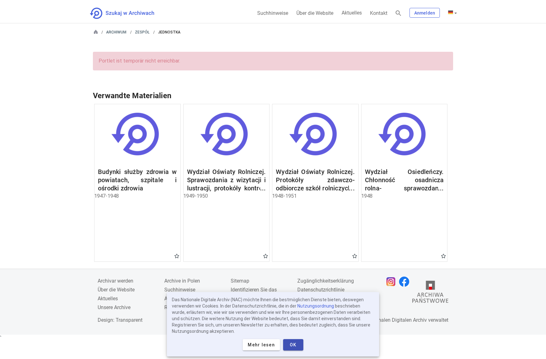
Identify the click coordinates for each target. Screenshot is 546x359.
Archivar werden (115, 281)
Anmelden (424, 12)
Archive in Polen (182, 281)
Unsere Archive (114, 307)
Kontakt (378, 13)
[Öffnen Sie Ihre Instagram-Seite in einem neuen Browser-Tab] (392, 282)
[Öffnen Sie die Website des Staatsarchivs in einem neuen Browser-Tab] (430, 293)
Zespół (142, 32)
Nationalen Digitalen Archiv (396, 320)
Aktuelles (352, 13)
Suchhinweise (272, 13)
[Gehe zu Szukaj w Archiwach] (128, 13)
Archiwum (116, 32)
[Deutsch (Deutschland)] (452, 13)
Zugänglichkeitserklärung (325, 281)
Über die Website (314, 13)
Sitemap (240, 281)
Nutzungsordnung (315, 305)
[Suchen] (398, 13)
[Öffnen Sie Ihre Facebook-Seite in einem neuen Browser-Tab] (405, 282)
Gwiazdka (176, 256)
